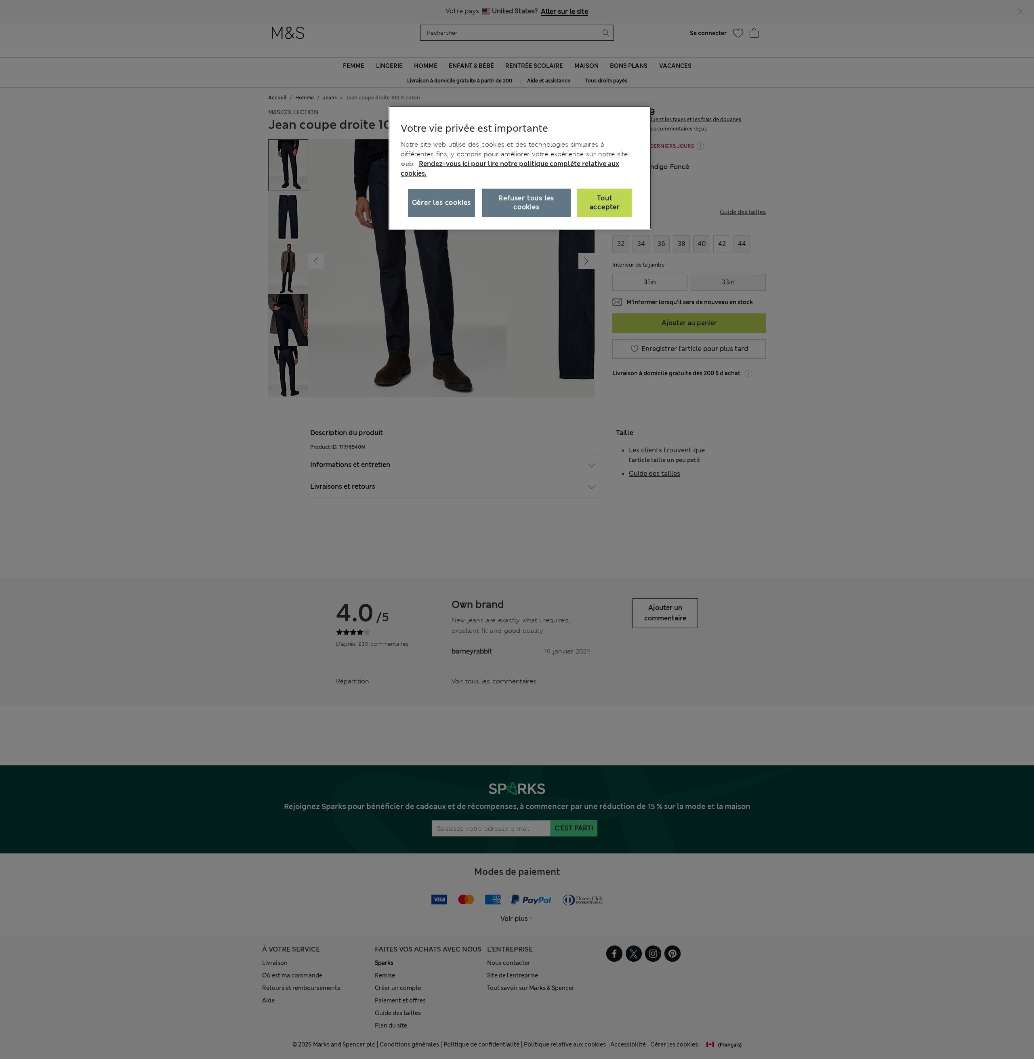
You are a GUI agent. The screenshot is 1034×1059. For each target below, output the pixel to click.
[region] (520, 167)
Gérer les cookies (441, 202)
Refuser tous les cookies (526, 202)
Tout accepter (605, 202)
